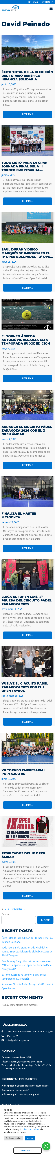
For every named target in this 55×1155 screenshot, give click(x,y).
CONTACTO (47, 2)
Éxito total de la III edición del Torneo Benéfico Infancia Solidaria (27, 75)
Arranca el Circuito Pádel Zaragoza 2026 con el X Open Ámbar (27, 430)
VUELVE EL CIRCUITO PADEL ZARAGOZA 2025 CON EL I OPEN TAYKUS (25, 687)
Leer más (27, 114)
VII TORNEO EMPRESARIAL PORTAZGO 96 (23, 772)
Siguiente (18, 908)
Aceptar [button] (30, 1138)
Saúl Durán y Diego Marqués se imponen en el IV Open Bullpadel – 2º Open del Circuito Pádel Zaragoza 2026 (27, 253)
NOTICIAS (33, 2)
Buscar (5, 914)
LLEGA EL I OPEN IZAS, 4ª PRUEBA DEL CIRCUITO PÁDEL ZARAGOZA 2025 (26, 600)
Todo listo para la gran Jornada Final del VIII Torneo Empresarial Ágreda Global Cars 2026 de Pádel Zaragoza (25, 166)
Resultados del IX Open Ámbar (23, 855)
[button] (50, 8)
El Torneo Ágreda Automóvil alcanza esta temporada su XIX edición (26, 339)
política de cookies (30, 1129)
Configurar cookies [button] (13, 1138)
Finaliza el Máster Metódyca (19, 515)
